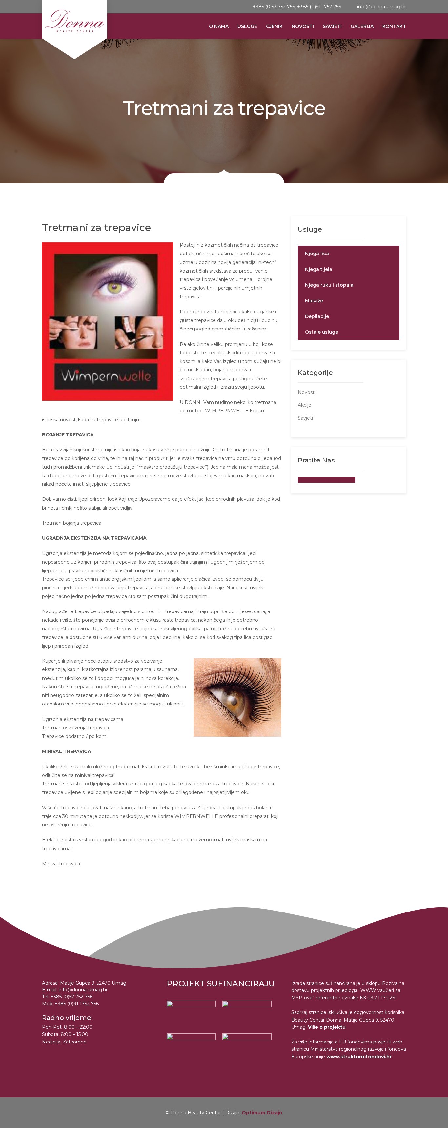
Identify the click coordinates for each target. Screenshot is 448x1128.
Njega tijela (318, 269)
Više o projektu (327, 1027)
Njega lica (317, 253)
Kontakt (394, 26)
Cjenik (274, 26)
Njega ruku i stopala (329, 285)
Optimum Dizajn (262, 1113)
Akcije (304, 405)
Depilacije (317, 316)
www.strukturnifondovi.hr (359, 1057)
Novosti (303, 26)
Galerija (362, 26)
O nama (219, 26)
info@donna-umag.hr (381, 6)
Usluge (247, 26)
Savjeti (332, 26)
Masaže (314, 301)
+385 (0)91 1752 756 (319, 6)
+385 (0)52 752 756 (274, 6)
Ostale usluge (321, 332)
